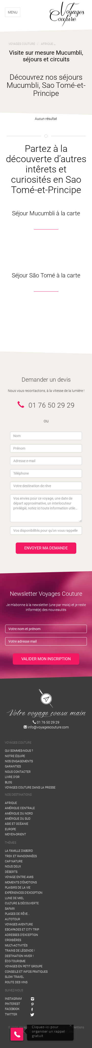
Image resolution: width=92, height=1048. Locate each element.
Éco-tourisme (15, 961)
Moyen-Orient (15, 834)
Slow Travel (14, 977)
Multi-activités (16, 945)
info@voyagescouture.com (48, 727)
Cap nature (14, 861)
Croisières (13, 940)
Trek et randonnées (21, 856)
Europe (10, 829)
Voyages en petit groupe (23, 966)
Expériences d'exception (23, 892)
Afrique (11, 803)
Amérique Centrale (20, 808)
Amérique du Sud (17, 818)
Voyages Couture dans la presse (30, 787)
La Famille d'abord (19, 851)
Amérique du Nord (19, 813)
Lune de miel (14, 898)
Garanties (13, 766)
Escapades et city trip (22, 929)
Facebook (12, 1009)
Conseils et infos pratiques (26, 971)
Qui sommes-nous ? (19, 750)
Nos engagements (19, 761)
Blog (8, 782)
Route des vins (16, 982)
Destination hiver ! (19, 956)
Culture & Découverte (22, 903)
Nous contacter (18, 772)
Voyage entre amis (19, 877)
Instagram (13, 998)
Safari (10, 908)
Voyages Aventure (19, 924)
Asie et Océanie (16, 824)
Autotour (12, 919)
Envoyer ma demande (46, 548)
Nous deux (13, 866)
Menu (12, 12)
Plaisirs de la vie (17, 887)
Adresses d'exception (21, 935)
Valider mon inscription (46, 659)
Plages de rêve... (17, 914)
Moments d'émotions (21, 882)
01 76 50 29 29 (47, 722)
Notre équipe (15, 756)
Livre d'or (12, 777)
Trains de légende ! (20, 950)
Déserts (11, 872)
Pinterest (12, 1004)
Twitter (11, 1014)
